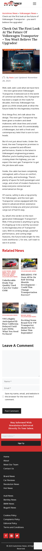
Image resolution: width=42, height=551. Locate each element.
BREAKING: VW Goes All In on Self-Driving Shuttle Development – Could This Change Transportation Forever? (29, 284)
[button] (27, 3)
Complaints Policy (12, 519)
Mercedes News (8, 274)
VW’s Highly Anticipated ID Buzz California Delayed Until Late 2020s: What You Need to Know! (10, 326)
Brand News (26, 315)
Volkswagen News (28, 13)
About (6, 460)
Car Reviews (9, 480)
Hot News (12, 273)
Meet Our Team (11, 464)
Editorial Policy (10, 523)
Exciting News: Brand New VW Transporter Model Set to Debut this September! (29, 326)
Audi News (6, 271)
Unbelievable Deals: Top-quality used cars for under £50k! (10, 285)
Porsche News (8, 275)
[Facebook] (6, 535)
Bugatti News (10, 507)
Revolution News (11, 484)
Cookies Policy (10, 515)
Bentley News (10, 499)
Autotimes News (10, 13)
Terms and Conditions (14, 527)
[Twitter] (17, 535)
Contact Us (9, 468)
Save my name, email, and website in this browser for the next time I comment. (22, 396)
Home (6, 456)
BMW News (9, 503)
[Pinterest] (11, 535)
